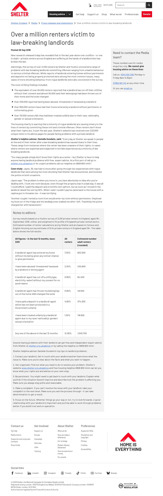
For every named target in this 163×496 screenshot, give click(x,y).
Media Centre (16, 435)
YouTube (98, 473)
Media (34, 23)
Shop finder (15, 445)
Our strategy (62, 441)
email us (128, 88)
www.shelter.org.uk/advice (35, 368)
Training (37, 451)
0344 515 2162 (127, 74)
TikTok (83, 473)
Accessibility (86, 449)
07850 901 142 (119, 83)
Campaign (38, 439)
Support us (38, 431)
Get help (14, 431)
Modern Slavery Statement (63, 446)
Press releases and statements (57, 23)
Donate (37, 435)
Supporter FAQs (87, 431)
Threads (68, 473)
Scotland (108, 5)
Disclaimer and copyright (87, 436)
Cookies (84, 445)
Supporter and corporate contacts (20, 440)
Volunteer (38, 443)
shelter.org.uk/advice (22, 163)
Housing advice (57, 14)
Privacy (84, 441)
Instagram (52, 473)
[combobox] (130, 5)
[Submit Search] (149, 5)
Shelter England (19, 23)
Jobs (36, 447)
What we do (62, 431)
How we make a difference (64, 436)
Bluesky (114, 473)
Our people (62, 457)
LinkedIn (35, 473)
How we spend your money (65, 452)
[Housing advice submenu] (69, 14)
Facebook (19, 473)
